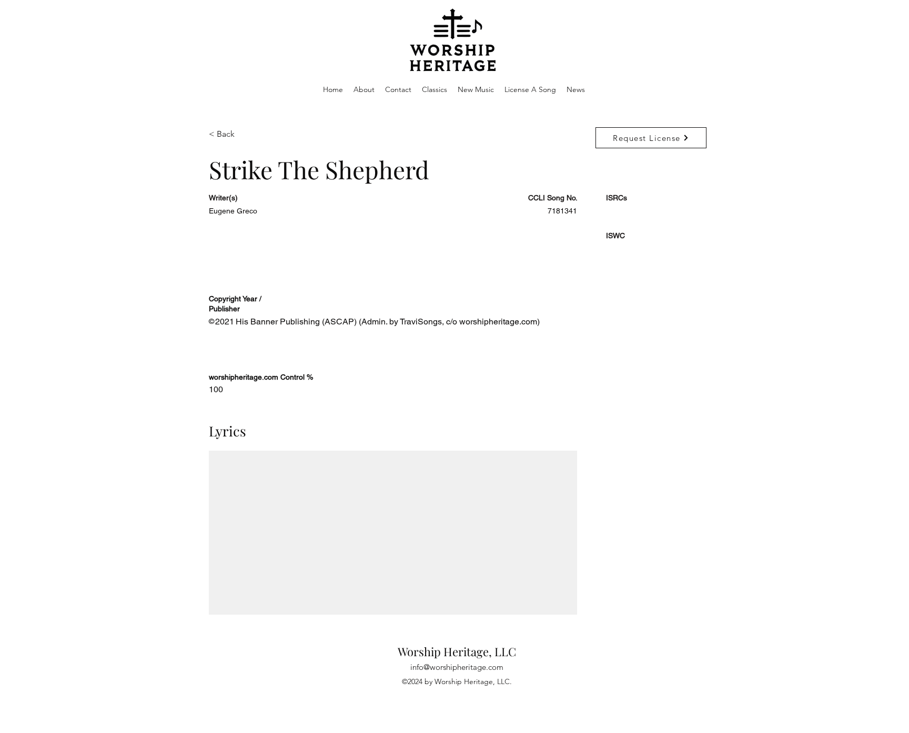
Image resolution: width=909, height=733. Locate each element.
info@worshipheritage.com (456, 667)
